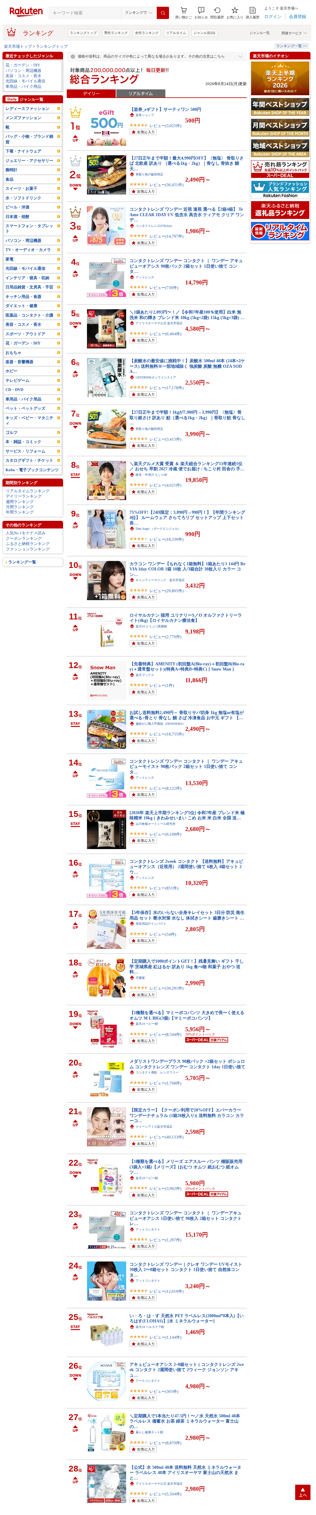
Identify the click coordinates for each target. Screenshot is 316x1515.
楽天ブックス (145, 675)
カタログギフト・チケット (29, 460)
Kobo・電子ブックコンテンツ (32, 470)
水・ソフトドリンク (23, 198)
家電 (9, 259)
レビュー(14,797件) (166, 236)
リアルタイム (176, 33)
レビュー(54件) (162, 934)
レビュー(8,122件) (165, 788)
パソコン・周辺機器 (23, 70)
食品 (9, 179)
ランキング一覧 (22, 562)
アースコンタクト (148, 1380)
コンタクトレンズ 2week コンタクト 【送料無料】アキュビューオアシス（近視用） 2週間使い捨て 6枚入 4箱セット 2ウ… (186, 866)
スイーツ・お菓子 (21, 188)
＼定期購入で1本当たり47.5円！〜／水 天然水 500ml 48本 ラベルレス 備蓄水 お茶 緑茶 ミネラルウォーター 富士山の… (185, 1421)
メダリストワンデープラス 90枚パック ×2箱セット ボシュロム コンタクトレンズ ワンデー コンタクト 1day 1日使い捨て (187, 1064)
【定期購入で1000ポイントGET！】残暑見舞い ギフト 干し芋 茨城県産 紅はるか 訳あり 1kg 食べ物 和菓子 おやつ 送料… (187, 966)
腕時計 (11, 169)
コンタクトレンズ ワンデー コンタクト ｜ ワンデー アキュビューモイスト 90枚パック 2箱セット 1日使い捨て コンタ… (186, 766)
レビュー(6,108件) (165, 834)
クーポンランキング (24, 538)
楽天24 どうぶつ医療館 (151, 626)
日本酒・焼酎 (17, 216)
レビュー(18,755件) (166, 734)
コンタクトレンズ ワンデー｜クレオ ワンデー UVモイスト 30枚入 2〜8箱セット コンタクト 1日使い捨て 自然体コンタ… (186, 1269)
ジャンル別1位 (205, 33)
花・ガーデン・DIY (23, 65)
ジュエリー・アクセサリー (29, 160)
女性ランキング (147, 33)
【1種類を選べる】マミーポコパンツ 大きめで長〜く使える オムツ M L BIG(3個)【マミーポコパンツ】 (187, 1015)
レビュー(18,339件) (166, 539)
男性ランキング (116, 33)
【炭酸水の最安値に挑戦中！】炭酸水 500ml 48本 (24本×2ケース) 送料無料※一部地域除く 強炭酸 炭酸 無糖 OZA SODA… (187, 366)
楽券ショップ (145, 115)
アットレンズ (145, 277)
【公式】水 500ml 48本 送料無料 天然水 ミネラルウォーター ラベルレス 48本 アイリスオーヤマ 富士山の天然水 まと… (185, 1472)
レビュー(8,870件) (165, 1443)
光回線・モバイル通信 (25, 81)
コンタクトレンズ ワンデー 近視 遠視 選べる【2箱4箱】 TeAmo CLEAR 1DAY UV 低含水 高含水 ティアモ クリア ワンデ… (187, 214)
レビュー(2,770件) (165, 636)
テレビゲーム (17, 380)
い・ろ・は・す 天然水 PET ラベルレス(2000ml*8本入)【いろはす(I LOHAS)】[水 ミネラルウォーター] (187, 1318)
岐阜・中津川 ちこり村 (151, 474)
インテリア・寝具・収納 (27, 278)
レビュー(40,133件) (166, 1137)
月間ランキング (20, 507)
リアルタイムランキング (28, 491)
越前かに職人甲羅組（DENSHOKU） (161, 723)
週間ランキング (20, 501)
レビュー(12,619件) (166, 1291)
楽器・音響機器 (19, 361)
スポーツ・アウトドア (25, 334)
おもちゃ (13, 352)
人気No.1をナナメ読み (26, 533)
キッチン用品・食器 (23, 296)
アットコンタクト (148, 1229)
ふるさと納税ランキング (28, 543)
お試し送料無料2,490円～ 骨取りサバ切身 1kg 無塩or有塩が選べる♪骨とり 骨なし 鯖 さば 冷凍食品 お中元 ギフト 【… (187, 715)
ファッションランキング (28, 549)
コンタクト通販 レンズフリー (157, 1072)
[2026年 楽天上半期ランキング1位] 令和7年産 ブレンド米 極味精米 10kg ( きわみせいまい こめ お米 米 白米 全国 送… (187, 815)
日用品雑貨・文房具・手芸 (29, 287)
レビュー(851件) (163, 888)
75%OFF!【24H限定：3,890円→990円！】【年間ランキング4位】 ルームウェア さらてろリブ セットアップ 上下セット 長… (187, 517)
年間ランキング (20, 512)
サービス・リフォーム (25, 451)
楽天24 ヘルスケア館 (150, 1327)
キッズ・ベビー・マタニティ (29, 420)
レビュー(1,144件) (165, 1337)
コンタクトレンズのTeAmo (154, 225)
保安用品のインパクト (151, 923)
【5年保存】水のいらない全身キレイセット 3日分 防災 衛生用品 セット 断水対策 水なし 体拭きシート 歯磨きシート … (187, 915)
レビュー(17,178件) (166, 387)
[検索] (163, 13)
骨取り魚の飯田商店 (149, 174)
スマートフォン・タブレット (29, 228)
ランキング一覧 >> (291, 46)
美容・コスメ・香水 (23, 75)
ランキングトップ (83, 33)
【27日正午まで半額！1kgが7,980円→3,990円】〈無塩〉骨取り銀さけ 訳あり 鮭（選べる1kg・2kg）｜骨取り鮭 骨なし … (187, 417)
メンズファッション (23, 117)
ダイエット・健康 (21, 305)
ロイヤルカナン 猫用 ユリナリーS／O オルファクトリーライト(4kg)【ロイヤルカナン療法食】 (186, 618)
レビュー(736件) (163, 287)
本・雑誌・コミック (23, 441)
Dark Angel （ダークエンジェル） (158, 528)
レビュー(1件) (161, 685)
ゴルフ (11, 432)
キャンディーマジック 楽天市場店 (160, 580)
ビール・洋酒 (17, 207)
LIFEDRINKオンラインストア (156, 377)
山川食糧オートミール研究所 (155, 823)
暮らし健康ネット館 (149, 1432)
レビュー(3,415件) (165, 439)
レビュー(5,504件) (165, 1494)
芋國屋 (140, 977)
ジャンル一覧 (260, 33)
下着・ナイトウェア (23, 151)
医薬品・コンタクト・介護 (29, 315)
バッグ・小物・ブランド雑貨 (29, 139)
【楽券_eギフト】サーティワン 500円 (165, 109)
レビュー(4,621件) (165, 485)
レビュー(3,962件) (165, 1188)
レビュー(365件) (163, 1391)
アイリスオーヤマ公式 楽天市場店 (159, 323)
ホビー (11, 371)
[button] (201, 13)
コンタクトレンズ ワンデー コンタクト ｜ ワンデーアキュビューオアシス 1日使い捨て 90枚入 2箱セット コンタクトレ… (186, 1218)
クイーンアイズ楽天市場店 (154, 1126)
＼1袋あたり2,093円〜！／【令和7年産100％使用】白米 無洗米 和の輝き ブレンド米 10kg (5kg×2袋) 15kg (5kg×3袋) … (187, 315)
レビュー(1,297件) (165, 1240)
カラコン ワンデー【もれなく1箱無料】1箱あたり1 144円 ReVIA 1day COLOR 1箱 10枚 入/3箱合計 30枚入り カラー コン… (187, 569)
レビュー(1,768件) (165, 1083)
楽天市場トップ (18, 46)
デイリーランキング (24, 496)
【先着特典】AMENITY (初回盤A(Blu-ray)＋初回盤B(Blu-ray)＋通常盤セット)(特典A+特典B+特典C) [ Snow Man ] (187, 666)
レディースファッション (27, 108)
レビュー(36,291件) (166, 988)
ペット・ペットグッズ (25, 408)
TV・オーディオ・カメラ (28, 249)
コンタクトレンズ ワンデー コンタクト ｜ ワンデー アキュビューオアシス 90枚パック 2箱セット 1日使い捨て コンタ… (186, 266)
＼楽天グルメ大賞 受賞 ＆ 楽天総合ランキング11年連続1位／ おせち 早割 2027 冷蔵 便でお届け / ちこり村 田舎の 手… (187, 466)
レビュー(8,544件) (165, 1034)
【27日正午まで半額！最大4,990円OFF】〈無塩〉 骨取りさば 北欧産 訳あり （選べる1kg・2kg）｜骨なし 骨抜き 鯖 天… (187, 163)
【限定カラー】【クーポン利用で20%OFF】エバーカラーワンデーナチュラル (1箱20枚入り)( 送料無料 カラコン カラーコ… (187, 1115)
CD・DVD (14, 389)
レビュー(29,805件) (166, 590)
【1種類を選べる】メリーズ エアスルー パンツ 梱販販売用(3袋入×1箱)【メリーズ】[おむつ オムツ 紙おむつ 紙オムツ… (186, 1167)
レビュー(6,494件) (165, 334)
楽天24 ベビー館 (147, 1023)
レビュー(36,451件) (166, 184)
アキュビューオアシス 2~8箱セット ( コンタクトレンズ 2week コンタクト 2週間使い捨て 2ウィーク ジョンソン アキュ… (187, 1370)
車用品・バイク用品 (23, 86)
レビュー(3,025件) (165, 125)
